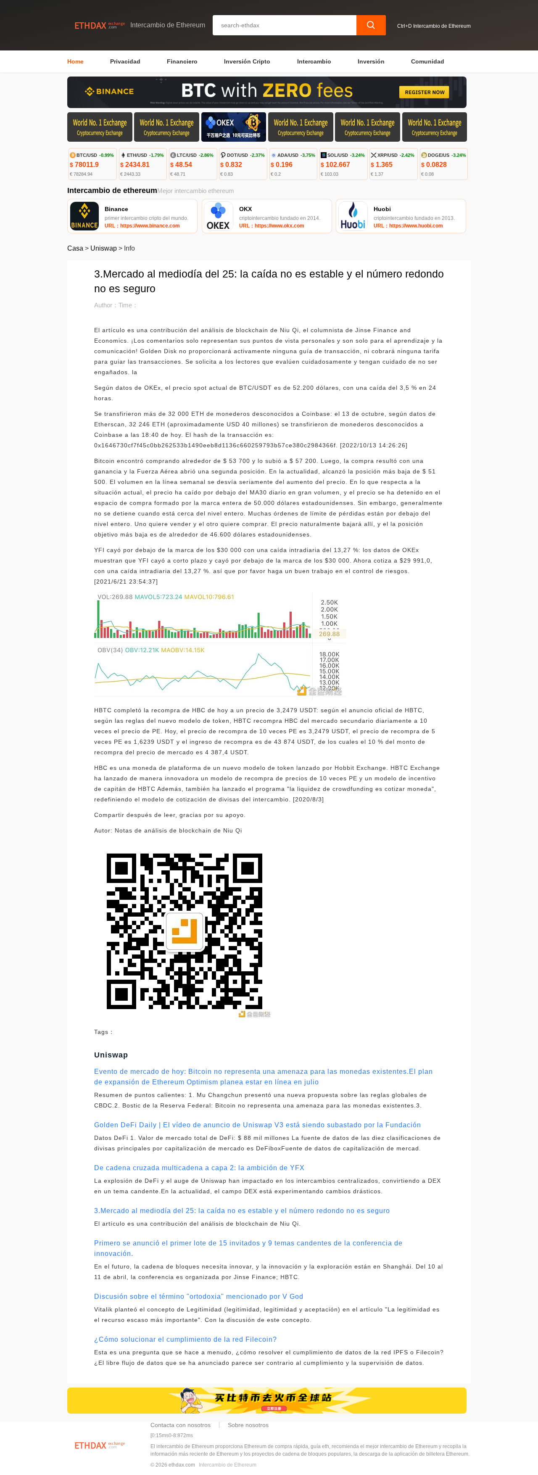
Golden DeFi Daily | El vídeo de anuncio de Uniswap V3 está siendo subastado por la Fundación (257, 1125)
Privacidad (125, 61)
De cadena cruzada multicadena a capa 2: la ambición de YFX (199, 1167)
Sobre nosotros (248, 1425)
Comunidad (427, 61)
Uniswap (103, 248)
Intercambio (314, 61)
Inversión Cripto (247, 61)
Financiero (182, 61)
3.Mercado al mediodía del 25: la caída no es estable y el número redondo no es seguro (242, 1210)
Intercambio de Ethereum (227, 1465)
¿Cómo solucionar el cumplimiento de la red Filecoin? (185, 1339)
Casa (75, 248)
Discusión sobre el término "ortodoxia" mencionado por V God (198, 1296)
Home (75, 61)
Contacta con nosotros (180, 1425)
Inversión (371, 61)
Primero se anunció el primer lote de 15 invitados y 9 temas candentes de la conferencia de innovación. (248, 1248)
